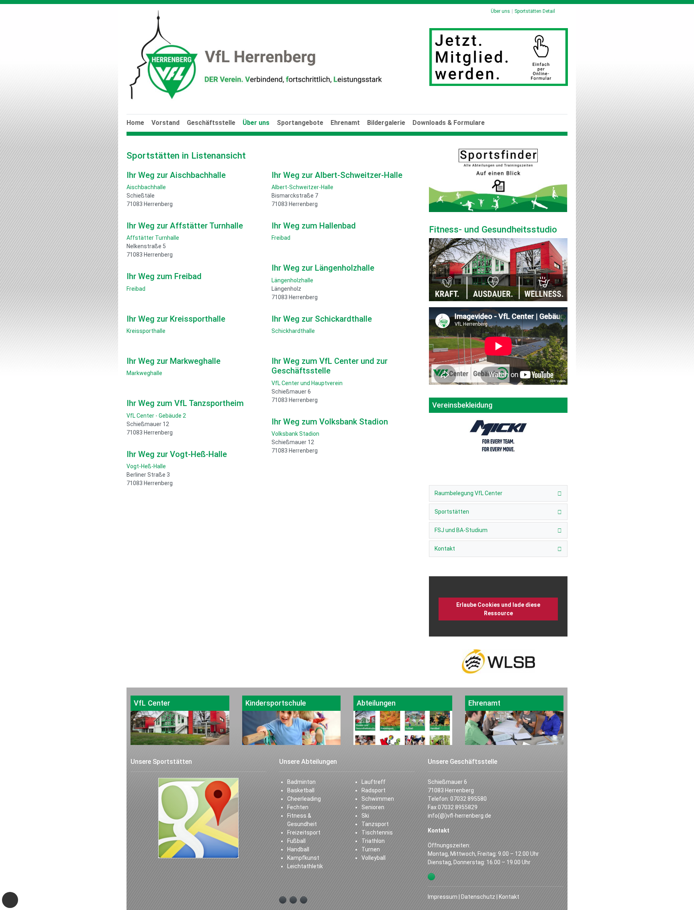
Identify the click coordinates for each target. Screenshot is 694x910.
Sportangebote (300, 123)
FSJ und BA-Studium (461, 530)
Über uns (256, 123)
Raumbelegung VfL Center (468, 493)
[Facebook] (282, 900)
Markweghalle (144, 373)
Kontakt (445, 548)
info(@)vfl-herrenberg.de (459, 815)
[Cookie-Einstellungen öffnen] (10, 900)
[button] (256, 132)
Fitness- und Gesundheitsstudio (493, 229)
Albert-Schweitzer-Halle (302, 187)
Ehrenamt (345, 123)
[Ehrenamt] (514, 720)
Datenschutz (478, 897)
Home (135, 123)
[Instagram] (303, 900)
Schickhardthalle (293, 331)
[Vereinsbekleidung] (498, 425)
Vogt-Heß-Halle (146, 466)
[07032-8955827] (431, 876)
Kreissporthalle (146, 331)
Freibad (136, 289)
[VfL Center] (180, 720)
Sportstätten (452, 511)
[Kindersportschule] (291, 720)
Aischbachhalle (146, 187)
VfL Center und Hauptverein (307, 383)
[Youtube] (293, 900)
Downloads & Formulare (448, 123)
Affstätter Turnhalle (153, 238)
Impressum (442, 897)
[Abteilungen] (402, 720)
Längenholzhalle (292, 280)
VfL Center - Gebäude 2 (156, 415)
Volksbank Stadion (295, 434)
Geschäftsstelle (211, 123)
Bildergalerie (386, 123)
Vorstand (165, 123)
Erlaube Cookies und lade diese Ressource (498, 609)
